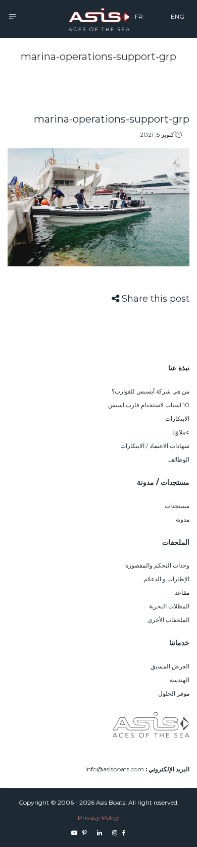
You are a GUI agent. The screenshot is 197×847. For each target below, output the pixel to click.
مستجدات (177, 506)
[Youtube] (74, 832)
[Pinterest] (84, 832)
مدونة (182, 519)
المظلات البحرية (169, 606)
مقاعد (182, 592)
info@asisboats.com (114, 769)
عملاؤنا (180, 432)
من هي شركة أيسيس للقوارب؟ (150, 391)
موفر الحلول (173, 693)
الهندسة (179, 680)
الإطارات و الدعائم (166, 579)
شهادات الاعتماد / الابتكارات (154, 445)
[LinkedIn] (99, 832)
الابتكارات (177, 418)
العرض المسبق (170, 666)
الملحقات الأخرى (168, 620)
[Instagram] (114, 832)
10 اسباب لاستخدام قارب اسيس (148, 405)
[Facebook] (124, 832)
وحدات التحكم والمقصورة (157, 565)
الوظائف (178, 459)
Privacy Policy (98, 817)
